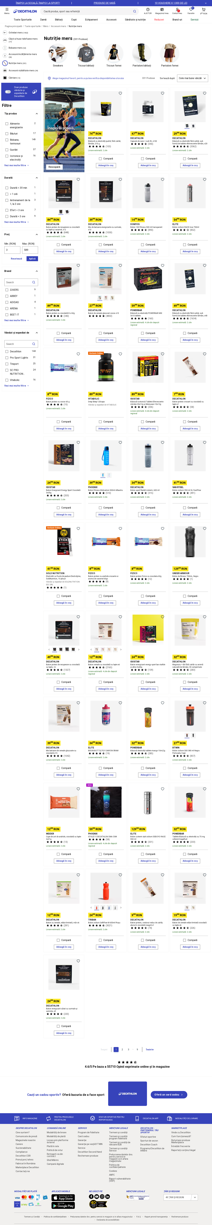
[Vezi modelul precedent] (49, 649)
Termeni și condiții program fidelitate (118, 1137)
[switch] (8, 91)
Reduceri (159, 19)
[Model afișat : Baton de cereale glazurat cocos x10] (99, 298)
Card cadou (83, 1136)
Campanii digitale (55, 1164)
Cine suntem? (22, 1132)
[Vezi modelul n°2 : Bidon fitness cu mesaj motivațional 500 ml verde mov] (109, 475)
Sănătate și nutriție (135, 19)
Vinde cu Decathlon (181, 1132)
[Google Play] (63, 1207)
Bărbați (59, 19)
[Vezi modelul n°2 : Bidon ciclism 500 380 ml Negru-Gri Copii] (193, 735)
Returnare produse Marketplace (180, 1141)
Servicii (194, 19)
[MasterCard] (24, 1198)
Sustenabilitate (23, 1148)
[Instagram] (102, 1197)
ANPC (112, 1175)
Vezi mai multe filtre (15, 165)
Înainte (149, 1049)
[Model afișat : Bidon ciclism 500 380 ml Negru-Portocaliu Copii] (187, 735)
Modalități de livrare (56, 1132)
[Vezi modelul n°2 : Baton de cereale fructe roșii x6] (102, 649)
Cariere (19, 1144)
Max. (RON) (28, 243)
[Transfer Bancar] (38, 1199)
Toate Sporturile (23, 19)
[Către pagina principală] (25, 11)
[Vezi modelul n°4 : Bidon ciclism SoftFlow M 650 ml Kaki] (115, 907)
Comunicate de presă (26, 1136)
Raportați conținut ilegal (183, 1150)
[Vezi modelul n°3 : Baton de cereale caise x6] (109, 649)
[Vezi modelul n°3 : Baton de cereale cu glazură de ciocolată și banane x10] (112, 298)
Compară (108, 158)
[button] (21, 125)
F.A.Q (138, 1217)
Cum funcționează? (181, 1136)
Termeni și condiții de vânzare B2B (119, 1143)
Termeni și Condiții (32, 1217)
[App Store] (63, 1199)
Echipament (91, 19)
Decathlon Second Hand (90, 1152)
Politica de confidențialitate (117, 1166)
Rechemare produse (88, 1156)
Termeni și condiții (118, 1132)
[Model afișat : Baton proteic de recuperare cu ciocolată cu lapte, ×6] (54, 649)
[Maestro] (31, 1198)
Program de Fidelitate (88, 1132)
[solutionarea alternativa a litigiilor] (137, 1198)
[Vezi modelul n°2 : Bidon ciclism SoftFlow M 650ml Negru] (102, 907)
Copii (74, 19)
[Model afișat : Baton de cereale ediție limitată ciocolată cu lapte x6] (187, 907)
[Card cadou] (45, 1198)
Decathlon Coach (148, 1144)
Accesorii (111, 19)
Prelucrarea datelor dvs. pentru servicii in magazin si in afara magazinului (121, 1157)
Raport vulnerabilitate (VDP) (120, 1180)
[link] (54, 167)
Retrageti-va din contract (55, 1155)
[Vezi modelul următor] (78, 649)
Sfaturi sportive (148, 1137)
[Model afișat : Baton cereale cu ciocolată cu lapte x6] (96, 649)
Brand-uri (177, 19)
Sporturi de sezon (149, 1141)
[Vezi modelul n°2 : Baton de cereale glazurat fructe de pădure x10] (106, 298)
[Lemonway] (38, 1204)
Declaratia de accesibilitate (108, 1220)
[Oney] (24, 1204)
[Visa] (17, 1197)
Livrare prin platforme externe (57, 1141)
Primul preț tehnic (25, 1160)
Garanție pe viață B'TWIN (90, 1144)
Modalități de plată (56, 1136)
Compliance (21, 1152)
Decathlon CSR (23, 1156)
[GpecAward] (98, 1207)
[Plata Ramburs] (31, 1205)
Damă (43, 19)
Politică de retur (55, 1150)
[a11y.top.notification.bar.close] (205, 3)
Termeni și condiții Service (118, 1149)
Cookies (113, 1171)
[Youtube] (96, 1197)
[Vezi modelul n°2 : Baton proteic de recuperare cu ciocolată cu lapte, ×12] (67, 212)
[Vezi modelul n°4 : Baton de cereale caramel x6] (115, 649)
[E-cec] (17, 1206)
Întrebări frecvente (180, 1146)
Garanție (82, 1140)
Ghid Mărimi (53, 1160)
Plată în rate (53, 1146)
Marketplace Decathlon (27, 1167)
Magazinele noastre (26, 1140)
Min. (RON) (10, 243)
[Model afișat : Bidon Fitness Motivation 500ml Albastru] (102, 475)
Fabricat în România (25, 1163)
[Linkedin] (107, 1197)
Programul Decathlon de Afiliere (152, 1149)
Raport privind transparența (156, 1217)
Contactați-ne (23, 1171)
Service (81, 1148)
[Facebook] (91, 1197)
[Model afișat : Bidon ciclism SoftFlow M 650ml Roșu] (96, 907)
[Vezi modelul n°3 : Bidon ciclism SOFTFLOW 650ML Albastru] (109, 907)
